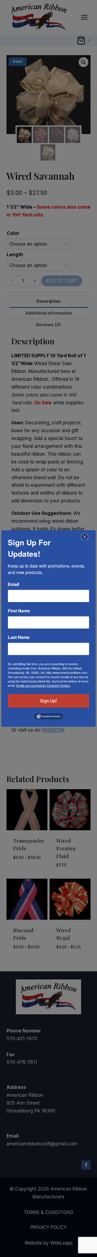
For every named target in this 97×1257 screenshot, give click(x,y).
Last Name (19, 637)
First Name (19, 611)
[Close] (84, 537)
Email (13, 584)
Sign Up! (48, 700)
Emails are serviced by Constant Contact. (43, 685)
